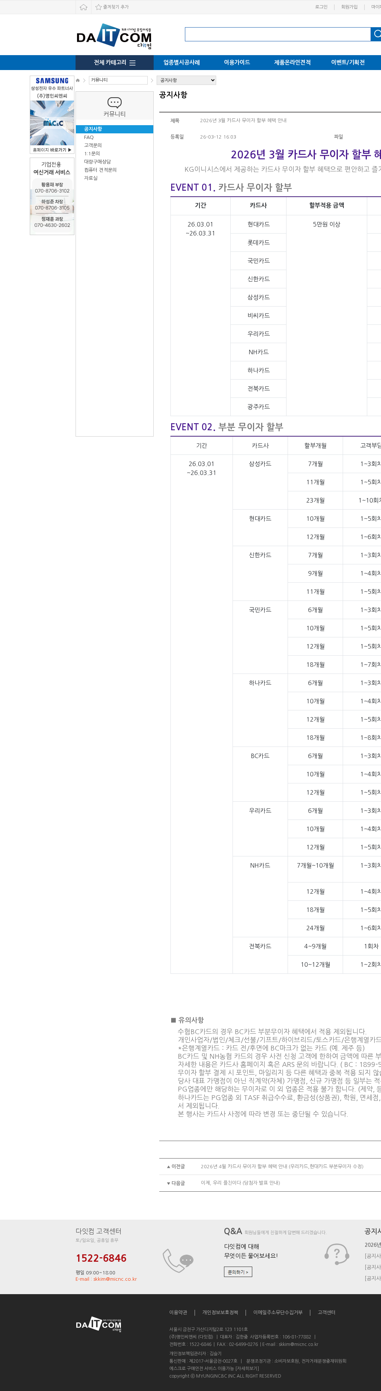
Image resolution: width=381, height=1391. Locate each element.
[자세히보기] (247, 1368)
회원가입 (349, 7)
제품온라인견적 (292, 62)
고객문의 (93, 145)
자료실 (90, 178)
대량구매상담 (97, 161)
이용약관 (178, 1312)
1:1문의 (92, 153)
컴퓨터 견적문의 (100, 170)
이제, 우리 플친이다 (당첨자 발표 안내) (240, 1183)
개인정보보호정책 (220, 1312)
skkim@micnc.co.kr (298, 1344)
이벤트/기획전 (348, 62)
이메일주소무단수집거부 (277, 1312)
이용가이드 (237, 62)
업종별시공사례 (181, 62)
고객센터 (327, 1312)
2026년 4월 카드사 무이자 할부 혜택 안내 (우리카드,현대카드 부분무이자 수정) (282, 1166)
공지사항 (93, 129)
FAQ (89, 137)
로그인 (321, 7)
